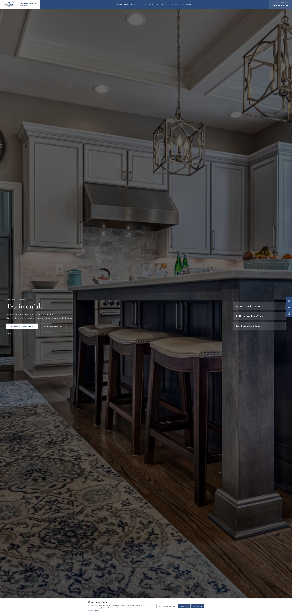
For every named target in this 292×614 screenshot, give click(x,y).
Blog (182, 4)
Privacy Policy (93, 610)
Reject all (184, 606)
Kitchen (143, 4)
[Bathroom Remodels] (289, 300)
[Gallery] (289, 313)
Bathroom (134, 4)
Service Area (154, 4)
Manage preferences (167, 606)
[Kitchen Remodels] (289, 307)
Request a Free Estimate (22, 326)
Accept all (198, 606)
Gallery (163, 4)
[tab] (6, 333)
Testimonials (173, 4)
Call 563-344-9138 (53, 326)
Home (119, 4)
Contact (189, 4)
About (126, 4)
